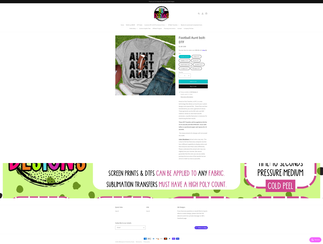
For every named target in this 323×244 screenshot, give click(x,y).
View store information (187, 97)
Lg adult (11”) (199, 64)
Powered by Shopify (130, 241)
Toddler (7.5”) (185, 60)
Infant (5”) (197, 56)
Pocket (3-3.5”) (185, 56)
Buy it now (193, 86)
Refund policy (139, 241)
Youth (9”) (196, 60)
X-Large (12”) (184, 68)
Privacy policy (147, 241)
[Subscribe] (143, 228)
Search (117, 211)
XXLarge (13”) (196, 68)
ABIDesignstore (122, 241)
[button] (155, 25)
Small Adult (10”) (185, 64)
